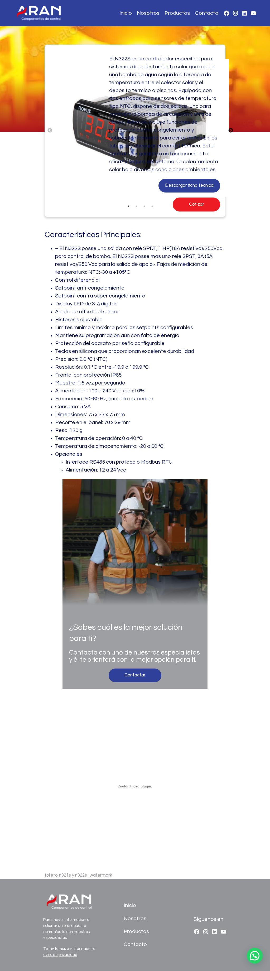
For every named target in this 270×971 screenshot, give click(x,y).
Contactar (135, 675)
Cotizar (196, 204)
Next (230, 130)
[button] (255, 956)
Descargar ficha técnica (189, 185)
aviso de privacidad (60, 955)
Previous (49, 130)
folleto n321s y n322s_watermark (78, 875)
